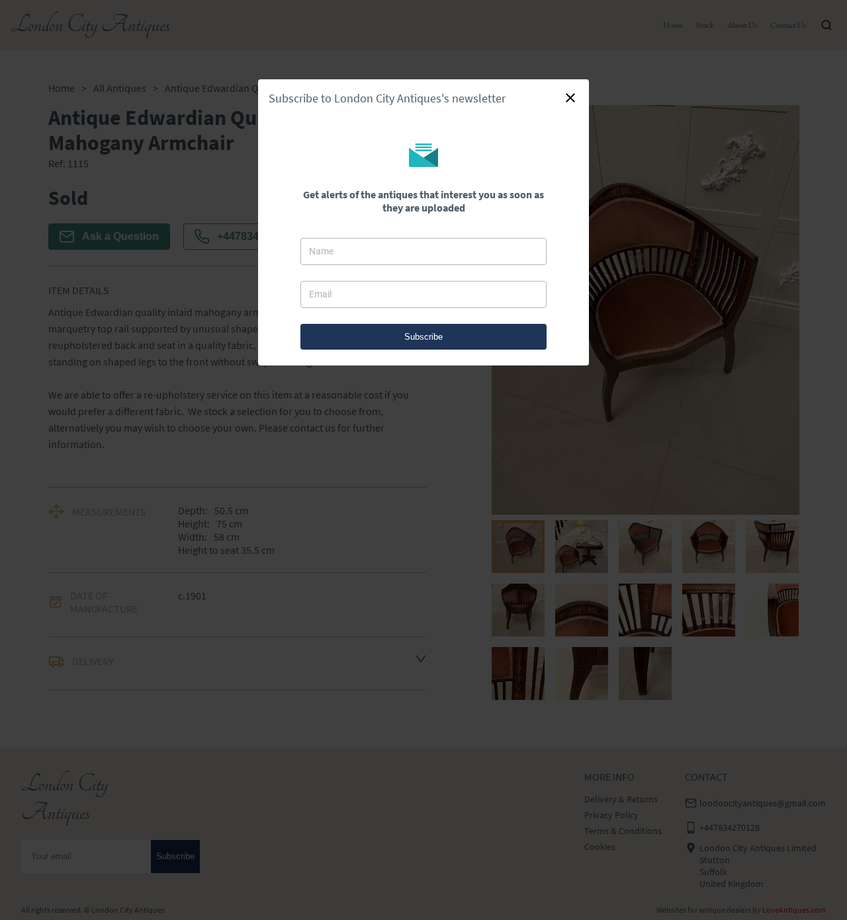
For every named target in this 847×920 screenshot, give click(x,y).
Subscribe (423, 337)
